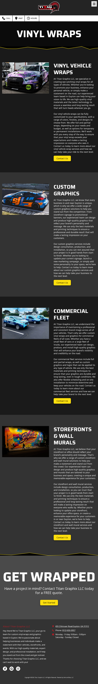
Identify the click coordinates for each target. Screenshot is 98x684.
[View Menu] (94, 4)
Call (7, 18)
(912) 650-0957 (68, 630)
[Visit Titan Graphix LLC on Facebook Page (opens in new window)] (5, 669)
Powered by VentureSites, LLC (65, 677)
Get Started (49, 602)
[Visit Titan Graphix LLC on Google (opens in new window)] (11, 669)
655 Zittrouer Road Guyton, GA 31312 (72, 626)
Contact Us (62, 158)
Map (20, 18)
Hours (33, 18)
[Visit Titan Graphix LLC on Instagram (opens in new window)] (18, 669)
